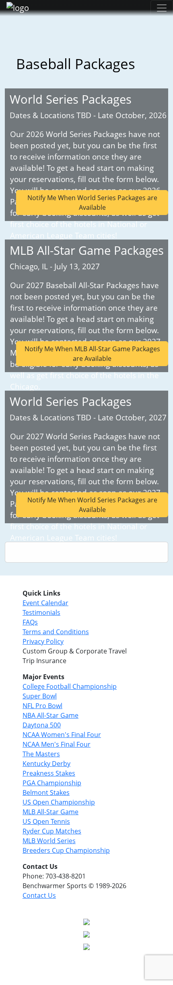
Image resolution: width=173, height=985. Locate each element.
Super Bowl (40, 696)
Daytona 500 (42, 725)
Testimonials (41, 612)
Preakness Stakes (49, 773)
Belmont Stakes (46, 792)
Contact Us (39, 895)
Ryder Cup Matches (52, 831)
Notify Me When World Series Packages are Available (92, 202)
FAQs (30, 622)
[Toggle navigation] (161, 8)
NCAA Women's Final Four (62, 734)
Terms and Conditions (56, 631)
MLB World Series (49, 840)
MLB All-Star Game (50, 811)
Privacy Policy (43, 641)
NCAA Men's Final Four (57, 744)
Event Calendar (45, 602)
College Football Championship (70, 686)
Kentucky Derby (46, 763)
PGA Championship (52, 782)
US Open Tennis (46, 821)
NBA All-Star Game (50, 715)
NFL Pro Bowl (42, 705)
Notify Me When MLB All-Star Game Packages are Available (92, 353)
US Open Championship (59, 802)
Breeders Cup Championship (66, 850)
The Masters (41, 754)
